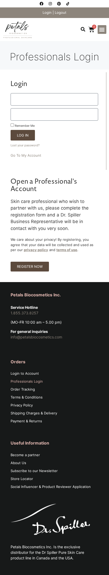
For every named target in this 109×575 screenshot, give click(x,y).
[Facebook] (41, 3)
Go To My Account (26, 155)
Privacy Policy (22, 405)
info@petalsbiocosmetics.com (36, 337)
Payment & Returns (26, 421)
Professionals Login (27, 381)
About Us (18, 463)
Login (47, 12)
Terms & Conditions (27, 397)
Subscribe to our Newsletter (34, 471)
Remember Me (24, 125)
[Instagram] (50, 3)
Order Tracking (23, 389)
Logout (60, 12)
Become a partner (25, 455)
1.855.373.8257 (24, 313)
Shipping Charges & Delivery (34, 413)
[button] (83, 29)
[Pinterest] (59, 3)
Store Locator (22, 479)
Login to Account (25, 373)
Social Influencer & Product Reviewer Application (51, 487)
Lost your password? (25, 145)
